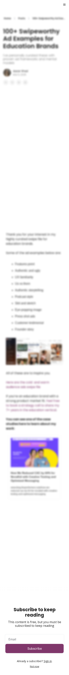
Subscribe (34, 648)
